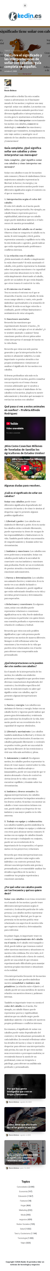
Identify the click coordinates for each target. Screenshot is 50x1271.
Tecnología (22, 1238)
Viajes (23, 1242)
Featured (23, 1200)
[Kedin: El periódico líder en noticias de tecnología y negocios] (25, 22)
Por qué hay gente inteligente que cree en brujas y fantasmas (19, 1091)
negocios (23, 1219)
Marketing (23, 1210)
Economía (23, 1191)
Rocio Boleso (10, 90)
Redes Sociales (23, 1224)
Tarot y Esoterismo (14, 50)
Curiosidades (22, 1186)
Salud (22, 1228)
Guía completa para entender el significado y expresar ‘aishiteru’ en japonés (23, 1157)
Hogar (23, 1205)
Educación (22, 1196)
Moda (23, 1214)
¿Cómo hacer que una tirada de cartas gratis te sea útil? (22, 1126)
